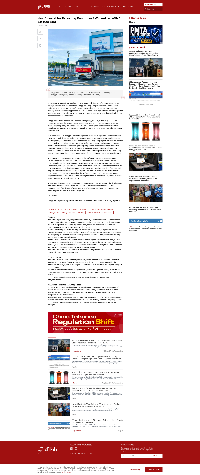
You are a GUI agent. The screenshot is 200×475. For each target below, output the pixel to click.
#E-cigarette (54, 213)
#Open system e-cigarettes (103, 209)
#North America (55, 209)
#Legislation (84, 209)
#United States (71, 209)
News (132, 22)
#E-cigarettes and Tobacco (72, 213)
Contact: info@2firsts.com (81, 453)
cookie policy (66, 472)
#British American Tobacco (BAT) (99, 213)
